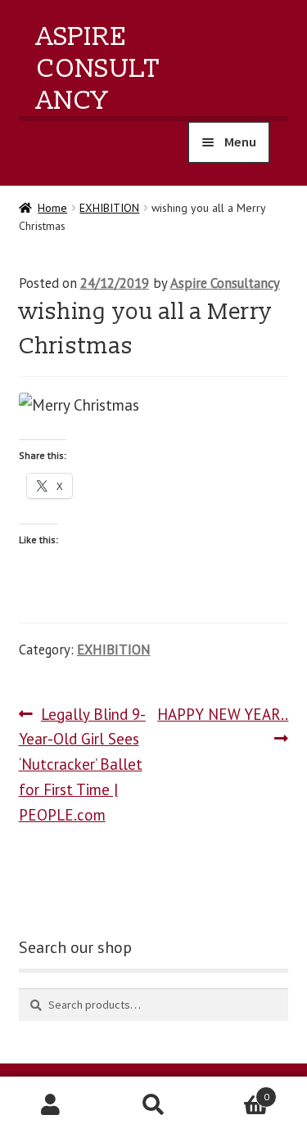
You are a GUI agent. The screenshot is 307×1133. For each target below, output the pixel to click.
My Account (51, 1105)
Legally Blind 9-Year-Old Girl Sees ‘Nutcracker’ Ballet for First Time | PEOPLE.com (82, 764)
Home (52, 207)
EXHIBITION (109, 207)
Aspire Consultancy (98, 68)
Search (153, 1105)
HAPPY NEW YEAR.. (221, 726)
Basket (237, 1091)
